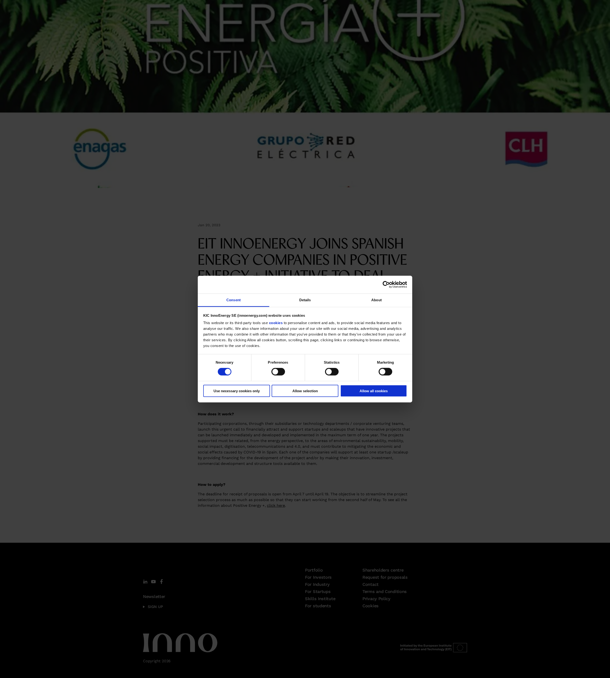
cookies (276, 323)
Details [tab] (305, 300)
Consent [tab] (233, 300)
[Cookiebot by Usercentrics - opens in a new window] (386, 284)
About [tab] (376, 300)
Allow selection (305, 391)
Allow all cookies (374, 391)
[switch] (278, 372)
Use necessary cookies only (237, 391)
